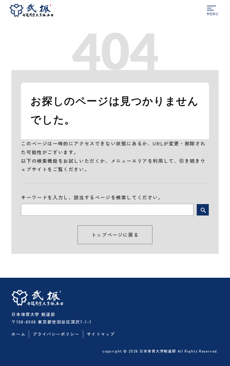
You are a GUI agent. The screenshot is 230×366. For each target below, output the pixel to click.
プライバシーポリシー (56, 334)
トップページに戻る (115, 234)
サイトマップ (101, 334)
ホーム (18, 334)
